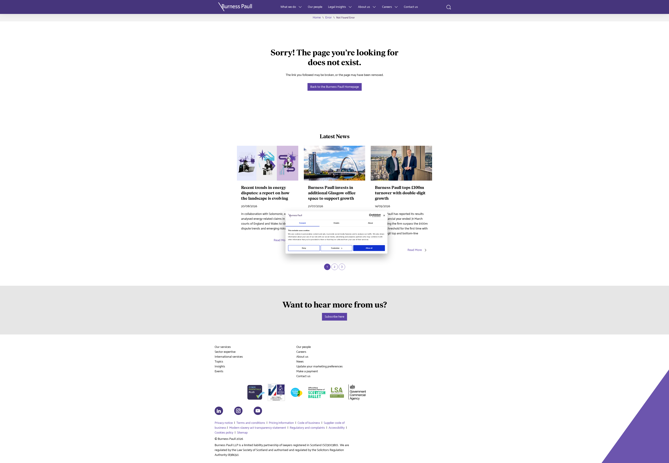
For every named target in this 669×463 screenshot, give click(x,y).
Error (328, 17)
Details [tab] (336, 223)
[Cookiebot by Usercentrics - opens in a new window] (371, 215)
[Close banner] (384, 215)
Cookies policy (224, 432)
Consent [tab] (302, 223)
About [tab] (370, 223)
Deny (304, 248)
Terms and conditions (250, 423)
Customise (335, 248)
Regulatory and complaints (307, 427)
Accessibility (337, 427)
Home (317, 17)
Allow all (369, 248)
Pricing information (281, 423)
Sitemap (242, 432)
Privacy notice (224, 423)
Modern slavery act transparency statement (257, 427)
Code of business (309, 423)
